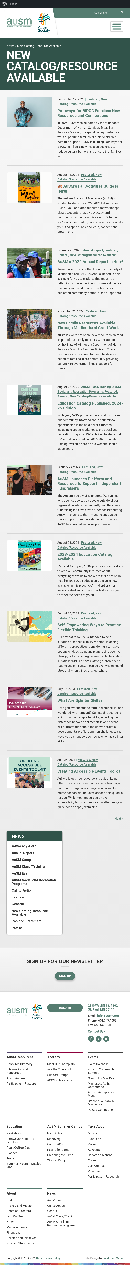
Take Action (97, 1126)
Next (119, 818)
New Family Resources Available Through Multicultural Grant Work (88, 325)
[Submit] (119, 12)
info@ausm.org (108, 1015)
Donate (65, 1007)
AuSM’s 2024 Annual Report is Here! (90, 261)
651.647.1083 (107, 1020)
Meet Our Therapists (61, 1064)
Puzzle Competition (101, 1109)
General (62, 255)
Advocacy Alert (24, 846)
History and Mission (20, 1205)
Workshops (14, 1133)
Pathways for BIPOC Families (20, 1140)
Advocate (94, 1149)
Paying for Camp (58, 1149)
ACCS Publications (59, 1080)
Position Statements (20, 1243)
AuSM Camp (21, 860)
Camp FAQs (55, 1144)
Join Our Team (97, 1165)
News (11, 46)
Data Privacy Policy (48, 1258)
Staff (10, 1200)
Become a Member (100, 1155)
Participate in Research (22, 1083)
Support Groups (57, 1075)
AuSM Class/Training (96, 387)
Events (93, 1057)
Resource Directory (19, 1064)
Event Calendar (98, 1064)
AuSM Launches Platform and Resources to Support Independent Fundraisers (89, 483)
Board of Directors (19, 1211)
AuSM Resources (20, 1057)
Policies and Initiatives (22, 1238)
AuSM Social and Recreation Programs (34, 882)
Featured (93, 99)
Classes (12, 1153)
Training (12, 1158)
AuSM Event (21, 873)
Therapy (53, 1057)
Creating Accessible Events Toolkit (88, 771)
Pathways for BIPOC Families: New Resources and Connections (88, 113)
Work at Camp (56, 1160)
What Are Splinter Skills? (79, 700)
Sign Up (65, 976)
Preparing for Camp (60, 1155)
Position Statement (26, 921)
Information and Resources (17, 1071)
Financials (13, 1232)
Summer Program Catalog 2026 (24, 1165)
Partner (93, 1144)
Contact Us (97, 1031)
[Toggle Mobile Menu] (116, 26)
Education (14, 1126)
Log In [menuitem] (13, 3)
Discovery (54, 1139)
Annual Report (93, 250)
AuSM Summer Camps (64, 1126)
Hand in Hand (56, 1133)
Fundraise (94, 1139)
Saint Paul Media (113, 1258)
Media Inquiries (17, 1227)
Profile (17, 928)
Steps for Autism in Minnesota (101, 1102)
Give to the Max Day (101, 1078)
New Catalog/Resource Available (93, 255)
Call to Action (22, 890)
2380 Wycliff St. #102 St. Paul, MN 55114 (103, 1007)
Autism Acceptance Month (101, 1093)
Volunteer (94, 1171)
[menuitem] (4, 4)
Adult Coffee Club (18, 1147)
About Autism (16, 1078)
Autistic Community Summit (101, 1071)
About (11, 1193)
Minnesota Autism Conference (100, 1085)
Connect (93, 1160)
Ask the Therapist (59, 1069)
